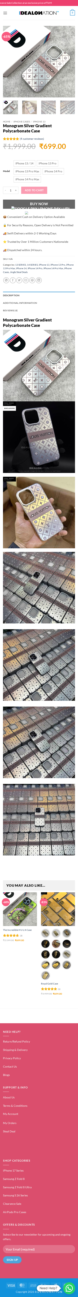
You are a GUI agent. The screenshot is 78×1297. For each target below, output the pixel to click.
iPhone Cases (21, 121)
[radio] (24, 163)
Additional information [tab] (20, 303)
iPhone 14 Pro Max (53, 268)
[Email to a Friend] (26, 280)
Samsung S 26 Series (15, 1195)
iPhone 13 (39, 121)
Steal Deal (9, 1131)
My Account (10, 1113)
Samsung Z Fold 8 (14, 1179)
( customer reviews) (32, 138)
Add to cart (34, 190)
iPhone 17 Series (13, 1170)
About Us (9, 1097)
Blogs (6, 1075)
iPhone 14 (21, 268)
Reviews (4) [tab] (10, 310)
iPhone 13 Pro (57, 264)
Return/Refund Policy (16, 1041)
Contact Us (10, 1066)
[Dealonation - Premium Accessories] (39, 13)
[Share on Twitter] (19, 280)
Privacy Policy (12, 1058)
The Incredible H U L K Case (17, 929)
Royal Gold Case (49, 983)
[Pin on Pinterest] (32, 280)
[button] (5, 12)
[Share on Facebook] (13, 280)
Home (6, 121)
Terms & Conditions (15, 1105)
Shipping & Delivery (15, 1049)
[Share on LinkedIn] (39, 280)
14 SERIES (32, 264)
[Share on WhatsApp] (6, 280)
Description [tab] (11, 295)
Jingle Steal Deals (19, 272)
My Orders (9, 1123)
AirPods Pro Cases (14, 1212)
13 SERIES (20, 264)
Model (6, 171)
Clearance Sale (12, 1203)
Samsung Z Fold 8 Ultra (17, 1187)
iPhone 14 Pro (35, 268)
